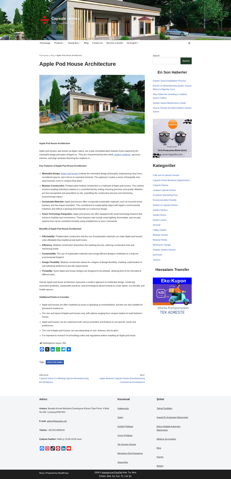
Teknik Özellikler (164, 408)
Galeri (120, 417)
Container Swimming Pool (165, 195)
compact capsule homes (164, 190)
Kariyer (160, 457)
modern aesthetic (122, 154)
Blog (86, 43)
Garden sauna (159, 220)
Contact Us (97, 43)
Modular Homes (160, 235)
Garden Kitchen (160, 210)
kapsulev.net (108, 472)
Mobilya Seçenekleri (166, 439)
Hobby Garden (160, 230)
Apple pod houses (69, 173)
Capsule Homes (160, 185)
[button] (63, 42)
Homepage (45, 43)
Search (156, 56)
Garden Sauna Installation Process (169, 81)
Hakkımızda (123, 408)
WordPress (63, 473)
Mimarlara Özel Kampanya (130, 453)
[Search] (189, 43)
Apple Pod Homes (55, 362)
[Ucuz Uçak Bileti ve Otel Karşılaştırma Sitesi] (172, 138)
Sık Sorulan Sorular (127, 444)
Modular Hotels (160, 240)
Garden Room (159, 215)
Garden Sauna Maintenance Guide (169, 103)
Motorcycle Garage (162, 245)
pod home (157, 255)
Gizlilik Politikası (125, 426)
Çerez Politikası (125, 435)
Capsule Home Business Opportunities (171, 180)
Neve (41, 473)
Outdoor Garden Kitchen (164, 250)
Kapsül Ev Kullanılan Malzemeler (172, 417)
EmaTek (118, 472)
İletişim (160, 466)
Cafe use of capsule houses (166, 175)
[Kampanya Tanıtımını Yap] (172, 297)
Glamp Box (123, 462)
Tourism (156, 260)
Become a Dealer (115, 43)
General (156, 225)
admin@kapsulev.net (57, 421)
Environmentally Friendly (164, 200)
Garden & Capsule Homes (165, 205)
